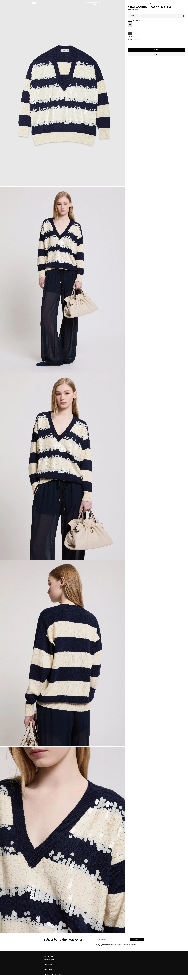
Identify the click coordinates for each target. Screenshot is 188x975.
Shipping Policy (48, 964)
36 (130, 33)
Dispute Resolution (49, 972)
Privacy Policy (48, 962)
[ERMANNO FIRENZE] (93, 3)
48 (152, 33)
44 (144, 33)
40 (137, 33)
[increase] (136, 45)
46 (148, 33)
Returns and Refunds (50, 967)
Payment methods (49, 959)
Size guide (131, 36)
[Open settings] (148, 3)
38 (133, 33)
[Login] (151, 3)
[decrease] (131, 45)
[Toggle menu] (34, 3)
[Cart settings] (153, 3)
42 (141, 33)
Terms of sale (48, 969)
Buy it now (157, 54)
